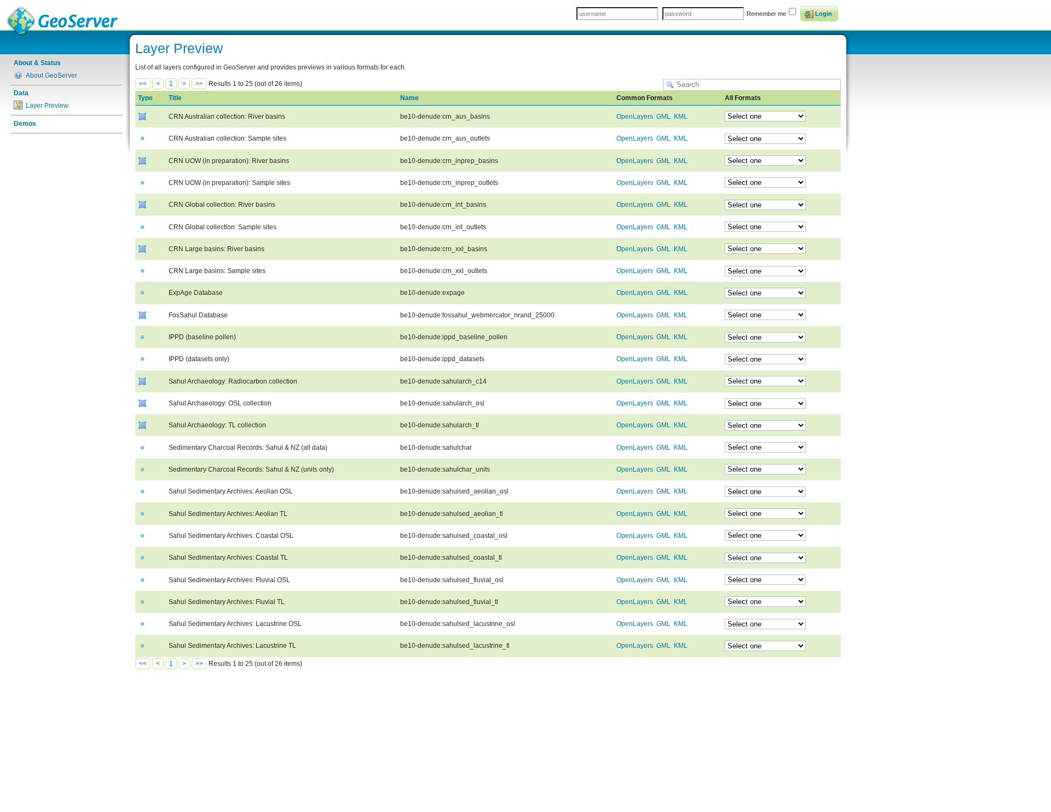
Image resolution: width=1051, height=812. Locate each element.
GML (663, 116)
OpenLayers (634, 116)
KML (681, 116)
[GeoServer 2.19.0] (63, 21)
